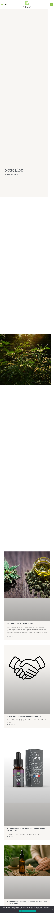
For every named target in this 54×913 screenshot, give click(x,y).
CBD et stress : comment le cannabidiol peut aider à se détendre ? (27, 903)
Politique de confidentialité (29, 910)
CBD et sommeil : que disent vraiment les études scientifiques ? (26, 829)
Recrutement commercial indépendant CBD (24, 716)
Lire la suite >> (11, 636)
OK (20, 910)
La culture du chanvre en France (20, 623)
